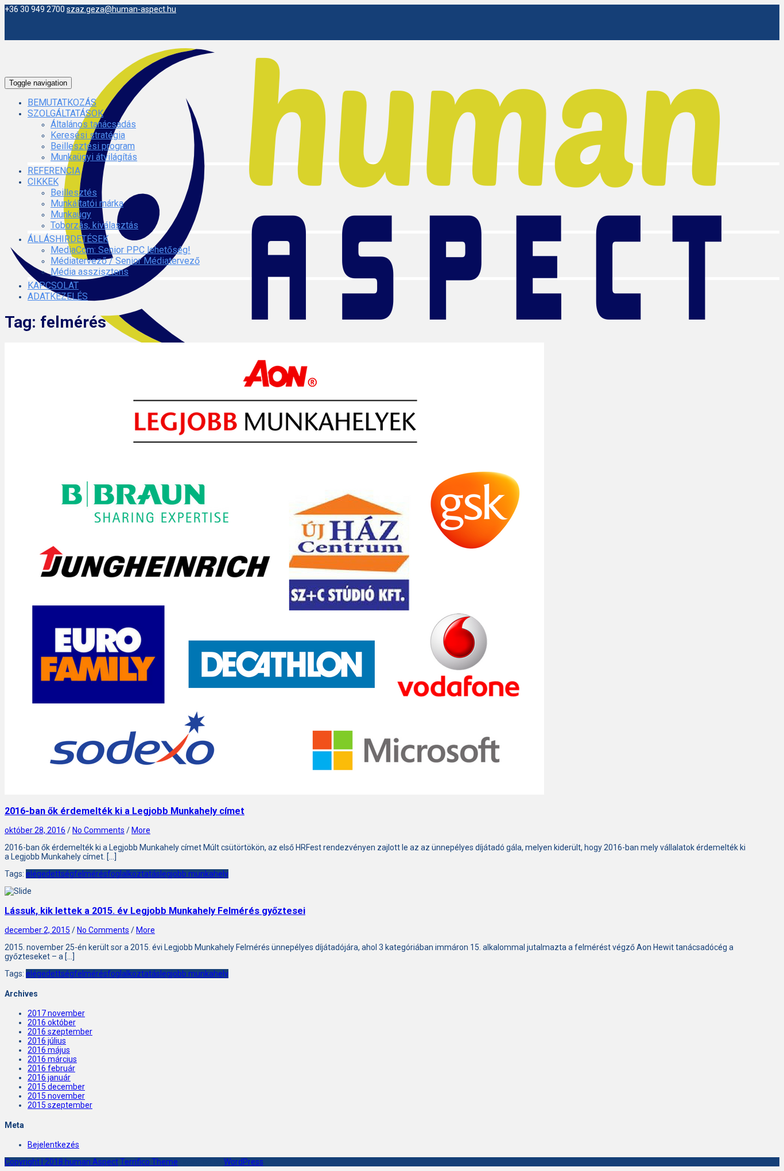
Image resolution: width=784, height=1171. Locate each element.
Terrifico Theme (149, 1161)
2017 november (56, 1013)
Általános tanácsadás (93, 124)
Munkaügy (71, 214)
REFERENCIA (54, 170)
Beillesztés (74, 192)
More (140, 830)
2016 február (51, 1068)
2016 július (47, 1040)
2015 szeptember (60, 1105)
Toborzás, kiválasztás (94, 225)
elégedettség (50, 873)
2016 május (49, 1050)
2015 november (56, 1095)
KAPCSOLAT (53, 285)
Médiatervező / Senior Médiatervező (125, 260)
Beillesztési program (93, 146)
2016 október (52, 1022)
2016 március (52, 1059)
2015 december (56, 1086)
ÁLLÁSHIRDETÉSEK (68, 239)
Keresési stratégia (88, 135)
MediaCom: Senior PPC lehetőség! (121, 249)
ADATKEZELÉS (58, 296)
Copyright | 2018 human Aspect (61, 1161)
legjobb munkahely (194, 873)
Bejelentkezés (53, 1144)
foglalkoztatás (133, 873)
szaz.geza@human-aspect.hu (121, 9)
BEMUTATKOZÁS (62, 102)
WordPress (243, 1161)
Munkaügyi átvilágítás (94, 156)
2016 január (49, 1077)
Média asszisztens (90, 271)
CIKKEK (43, 181)
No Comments (98, 830)
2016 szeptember (60, 1031)
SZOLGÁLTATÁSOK (65, 113)
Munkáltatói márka (87, 203)
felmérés (90, 873)
